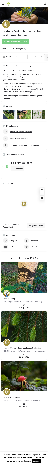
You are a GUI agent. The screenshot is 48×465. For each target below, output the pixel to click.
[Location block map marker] (24, 203)
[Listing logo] (6, 24)
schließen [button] (36, 461)
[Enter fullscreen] (42, 198)
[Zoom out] (42, 193)
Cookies (24, 461)
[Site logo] (9, 3)
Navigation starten (36, 226)
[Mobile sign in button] (45, 3)
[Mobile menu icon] (3, 3)
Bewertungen (18, 49)
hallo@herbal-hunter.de (19, 138)
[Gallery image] (9, 114)
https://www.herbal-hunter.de (21, 132)
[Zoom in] (42, 189)
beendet (19, 169)
